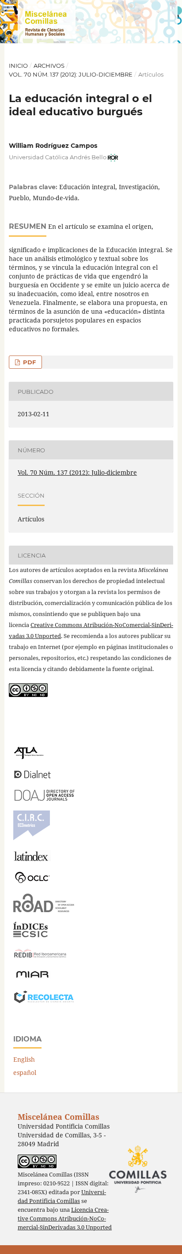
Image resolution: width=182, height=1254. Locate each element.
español (24, 1072)
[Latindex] (32, 858)
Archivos (49, 65)
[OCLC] (34, 881)
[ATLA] (28, 757)
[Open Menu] (9, 9)
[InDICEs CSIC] (30, 935)
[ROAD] (44, 910)
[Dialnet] (32, 778)
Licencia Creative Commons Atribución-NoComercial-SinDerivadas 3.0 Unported (65, 1218)
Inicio (18, 65)
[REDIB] (40, 957)
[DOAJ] (44, 798)
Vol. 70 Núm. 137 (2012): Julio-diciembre (71, 74)
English (24, 1059)
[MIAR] (32, 977)
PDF (28, 362)
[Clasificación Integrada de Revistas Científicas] (31, 838)
